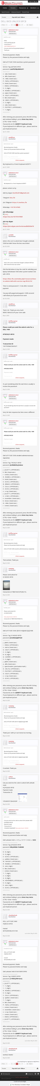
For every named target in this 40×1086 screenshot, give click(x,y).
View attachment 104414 (10, 617)
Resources (22, 8)
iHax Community (20, 1073)
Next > (31, 25)
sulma (11, 777)
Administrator (14, 30)
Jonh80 (11, 235)
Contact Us (30, 1074)
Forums (13, 8)
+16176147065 (15, 207)
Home (5, 8)
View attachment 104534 (21, 828)
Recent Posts (25, 12)
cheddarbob (13, 915)
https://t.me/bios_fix (19, 202)
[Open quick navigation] (37, 17)
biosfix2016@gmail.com (21, 193)
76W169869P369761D (10, 46)
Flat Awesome (6, 1074)
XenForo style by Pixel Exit (21, 1077)
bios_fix (12, 198)
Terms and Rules (35, 1077)
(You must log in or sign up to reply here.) (28, 1061)
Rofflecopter (13, 321)
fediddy (11, 569)
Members (33, 8)
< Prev (3, 25)
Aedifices (12, 137)
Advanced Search (15, 12)
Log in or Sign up (33, 1)
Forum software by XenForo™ (7, 1077)
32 (27, 25)
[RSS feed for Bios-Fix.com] (38, 1074)
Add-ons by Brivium (6, 1078)
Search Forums (5, 12)
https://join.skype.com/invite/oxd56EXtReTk (18, 226)
